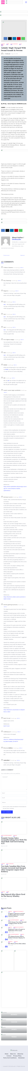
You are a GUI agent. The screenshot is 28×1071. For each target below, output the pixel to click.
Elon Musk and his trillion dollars (17, 943)
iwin (5, 302)
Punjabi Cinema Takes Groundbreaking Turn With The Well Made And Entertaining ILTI (14, 840)
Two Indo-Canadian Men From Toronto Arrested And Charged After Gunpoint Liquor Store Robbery (13, 869)
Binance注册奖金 (8, 748)
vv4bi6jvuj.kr (7, 731)
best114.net (7, 718)
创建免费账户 (7, 760)
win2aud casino (8, 497)
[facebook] (5, 38)
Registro (6, 291)
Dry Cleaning (7, 280)
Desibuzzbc (7, 53)
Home (6, 1053)
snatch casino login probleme (12, 390)
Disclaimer (21, 1057)
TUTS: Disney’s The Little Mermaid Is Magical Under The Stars (17, 922)
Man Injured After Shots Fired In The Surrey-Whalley (13, 895)
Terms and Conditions (10, 1057)
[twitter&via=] (10, 38)
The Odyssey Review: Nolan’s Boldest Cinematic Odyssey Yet (16, 937)
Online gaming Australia (10, 604)
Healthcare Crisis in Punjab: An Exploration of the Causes (16, 929)
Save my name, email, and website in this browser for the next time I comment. (14, 807)
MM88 (5, 365)
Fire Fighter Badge (9, 339)
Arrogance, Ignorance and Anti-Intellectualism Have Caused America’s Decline (16, 915)
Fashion (14, 1022)
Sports (14, 1029)
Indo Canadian (9, 863)
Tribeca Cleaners (8, 267)
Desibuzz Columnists (18, 911)
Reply (22, 267)
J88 (4, 378)
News (2, 45)
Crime (7, 891)
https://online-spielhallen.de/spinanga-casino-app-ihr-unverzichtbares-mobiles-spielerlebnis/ (15, 488)
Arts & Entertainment (6, 835)
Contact (9, 1055)
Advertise (20, 1053)
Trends (14, 1037)
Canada (15, 835)
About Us (13, 1053)
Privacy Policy (17, 1055)
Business (10, 941)
